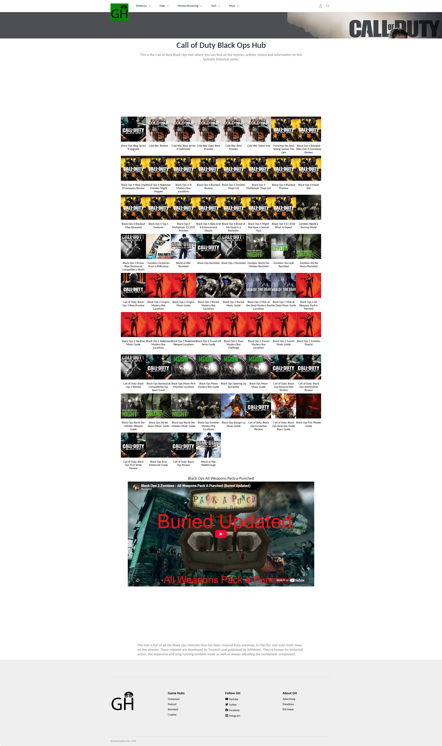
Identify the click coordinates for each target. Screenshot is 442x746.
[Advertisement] (221, 89)
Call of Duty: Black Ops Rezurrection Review (283, 387)
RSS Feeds (288, 709)
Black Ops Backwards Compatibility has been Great (158, 387)
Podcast (172, 704)
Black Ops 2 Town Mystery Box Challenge (233, 344)
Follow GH (232, 693)
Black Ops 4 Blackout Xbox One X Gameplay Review (308, 149)
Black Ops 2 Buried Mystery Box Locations (208, 305)
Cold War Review (158, 146)
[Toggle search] (328, 6)
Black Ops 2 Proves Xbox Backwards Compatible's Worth (133, 266)
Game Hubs (176, 693)
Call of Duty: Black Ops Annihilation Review (308, 387)
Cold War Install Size (258, 146)
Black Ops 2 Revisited (234, 263)
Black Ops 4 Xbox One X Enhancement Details (208, 227)
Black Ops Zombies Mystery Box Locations (208, 426)
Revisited (173, 709)
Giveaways (174, 699)
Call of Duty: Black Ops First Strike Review (133, 465)
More (232, 6)
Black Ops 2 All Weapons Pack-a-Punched (308, 305)
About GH (290, 693)
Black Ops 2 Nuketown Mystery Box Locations (158, 344)
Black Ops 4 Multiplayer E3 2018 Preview (183, 227)
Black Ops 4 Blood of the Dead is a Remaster (233, 227)
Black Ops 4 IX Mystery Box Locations (183, 188)
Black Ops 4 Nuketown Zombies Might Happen (158, 188)
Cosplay (172, 714)
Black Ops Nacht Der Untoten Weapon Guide (133, 426)
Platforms (141, 6)
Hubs (162, 6)
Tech (213, 6)
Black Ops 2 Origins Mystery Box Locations (158, 305)
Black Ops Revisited (208, 263)
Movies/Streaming (188, 6)
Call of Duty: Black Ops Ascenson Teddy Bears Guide (283, 426)
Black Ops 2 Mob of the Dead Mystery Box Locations (258, 305)
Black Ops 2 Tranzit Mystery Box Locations (258, 344)
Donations (288, 704)
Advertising (289, 699)
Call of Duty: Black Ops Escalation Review (258, 426)
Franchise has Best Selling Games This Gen (283, 149)
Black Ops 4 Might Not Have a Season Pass (258, 227)
